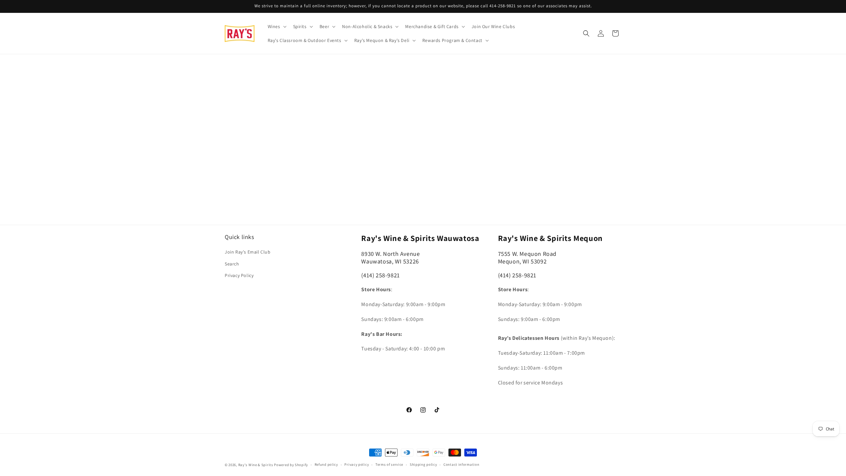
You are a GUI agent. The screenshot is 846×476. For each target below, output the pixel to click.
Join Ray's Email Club (248, 252)
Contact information (461, 464)
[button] (276, 26)
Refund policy (326, 464)
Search (232, 264)
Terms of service (389, 464)
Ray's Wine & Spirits (255, 464)
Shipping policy (423, 464)
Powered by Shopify (291, 464)
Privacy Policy (239, 275)
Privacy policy (356, 464)
